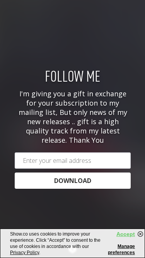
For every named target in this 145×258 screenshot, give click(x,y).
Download (72, 180)
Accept (125, 234)
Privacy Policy (24, 252)
